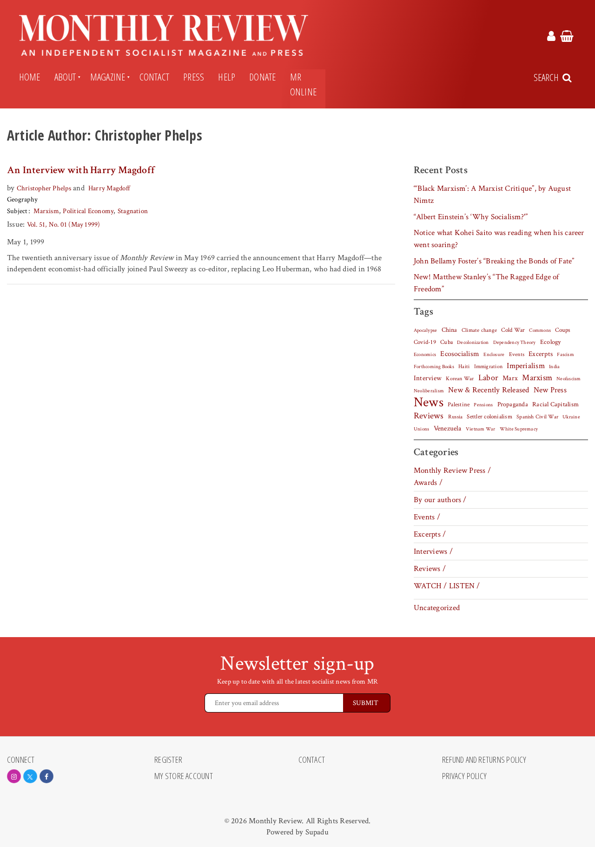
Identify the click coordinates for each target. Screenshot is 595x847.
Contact (154, 76)
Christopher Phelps (44, 188)
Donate (262, 76)
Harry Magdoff (109, 188)
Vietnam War (481, 428)
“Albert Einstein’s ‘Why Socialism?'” (471, 217)
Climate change (479, 330)
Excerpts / (430, 534)
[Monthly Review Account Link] (551, 38)
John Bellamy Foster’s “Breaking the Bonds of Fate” (494, 261)
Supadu (317, 832)
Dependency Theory (514, 342)
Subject (17, 211)
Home (29, 76)
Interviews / (433, 551)
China (449, 330)
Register (168, 760)
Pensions (483, 405)
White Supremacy (519, 429)
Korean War (460, 378)
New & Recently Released (488, 390)
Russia (455, 416)
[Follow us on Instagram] (14, 776)
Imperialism (526, 366)
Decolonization (473, 342)
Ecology (550, 342)
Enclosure (493, 354)
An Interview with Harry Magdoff (81, 170)
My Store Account (183, 776)
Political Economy (88, 211)
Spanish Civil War (537, 416)
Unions (421, 429)
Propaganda (512, 404)
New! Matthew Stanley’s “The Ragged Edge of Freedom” (486, 283)
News (428, 402)
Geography (22, 199)
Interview (428, 378)
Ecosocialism (459, 353)
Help (226, 76)
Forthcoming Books (434, 366)
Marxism (46, 211)
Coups (562, 330)
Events (516, 354)
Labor (488, 377)
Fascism (565, 354)
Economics (425, 354)
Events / (427, 517)
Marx (510, 378)
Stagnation (133, 211)
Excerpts (541, 354)
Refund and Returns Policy (484, 760)
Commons (540, 330)
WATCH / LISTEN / (447, 586)
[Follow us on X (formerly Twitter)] (30, 776)
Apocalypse (425, 330)
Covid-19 (425, 342)
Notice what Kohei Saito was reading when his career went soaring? (499, 239)
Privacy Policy (464, 776)
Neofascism (568, 379)
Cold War (513, 330)
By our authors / (440, 500)
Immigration (488, 366)
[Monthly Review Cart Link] (567, 38)
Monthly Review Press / (452, 470)
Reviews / (430, 569)
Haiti (463, 366)
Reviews (429, 416)
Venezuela (448, 428)
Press (193, 76)
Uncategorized (437, 608)
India (554, 366)
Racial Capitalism (555, 404)
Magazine (108, 76)
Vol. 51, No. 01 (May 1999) (63, 224)
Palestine (458, 404)
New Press (550, 390)
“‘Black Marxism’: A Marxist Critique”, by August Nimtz (492, 194)
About (65, 76)
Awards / (428, 482)
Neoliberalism (429, 391)
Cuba (446, 342)
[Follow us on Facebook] (46, 776)
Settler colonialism (489, 416)
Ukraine (571, 417)
